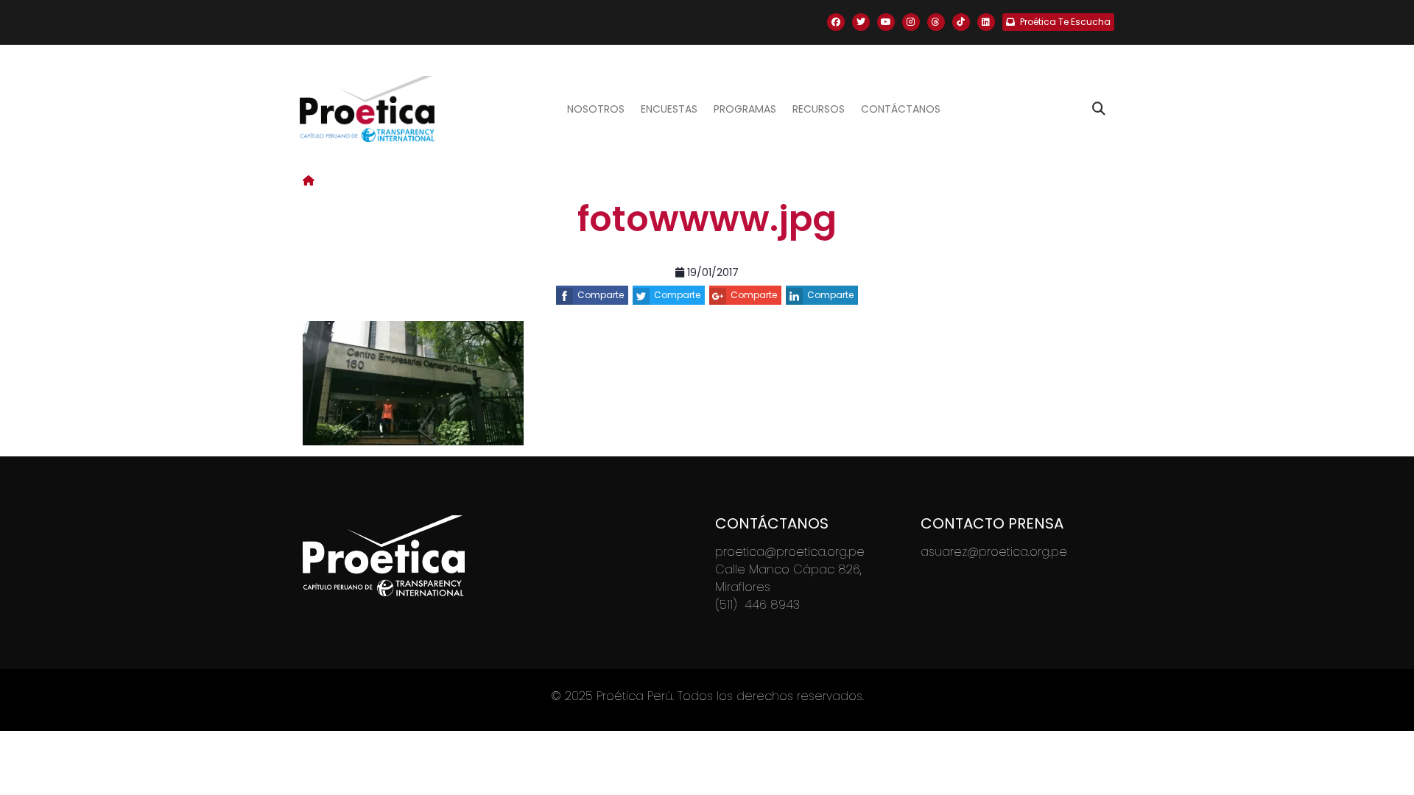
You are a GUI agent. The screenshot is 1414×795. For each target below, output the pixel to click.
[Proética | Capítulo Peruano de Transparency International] (367, 109)
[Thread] (936, 22)
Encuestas (669, 109)
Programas (745, 109)
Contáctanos (900, 109)
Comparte (600, 295)
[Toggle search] (1098, 108)
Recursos (818, 109)
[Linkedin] (986, 22)
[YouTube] (886, 22)
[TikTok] (961, 22)
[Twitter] (861, 22)
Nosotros (596, 109)
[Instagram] (911, 22)
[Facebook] (836, 22)
